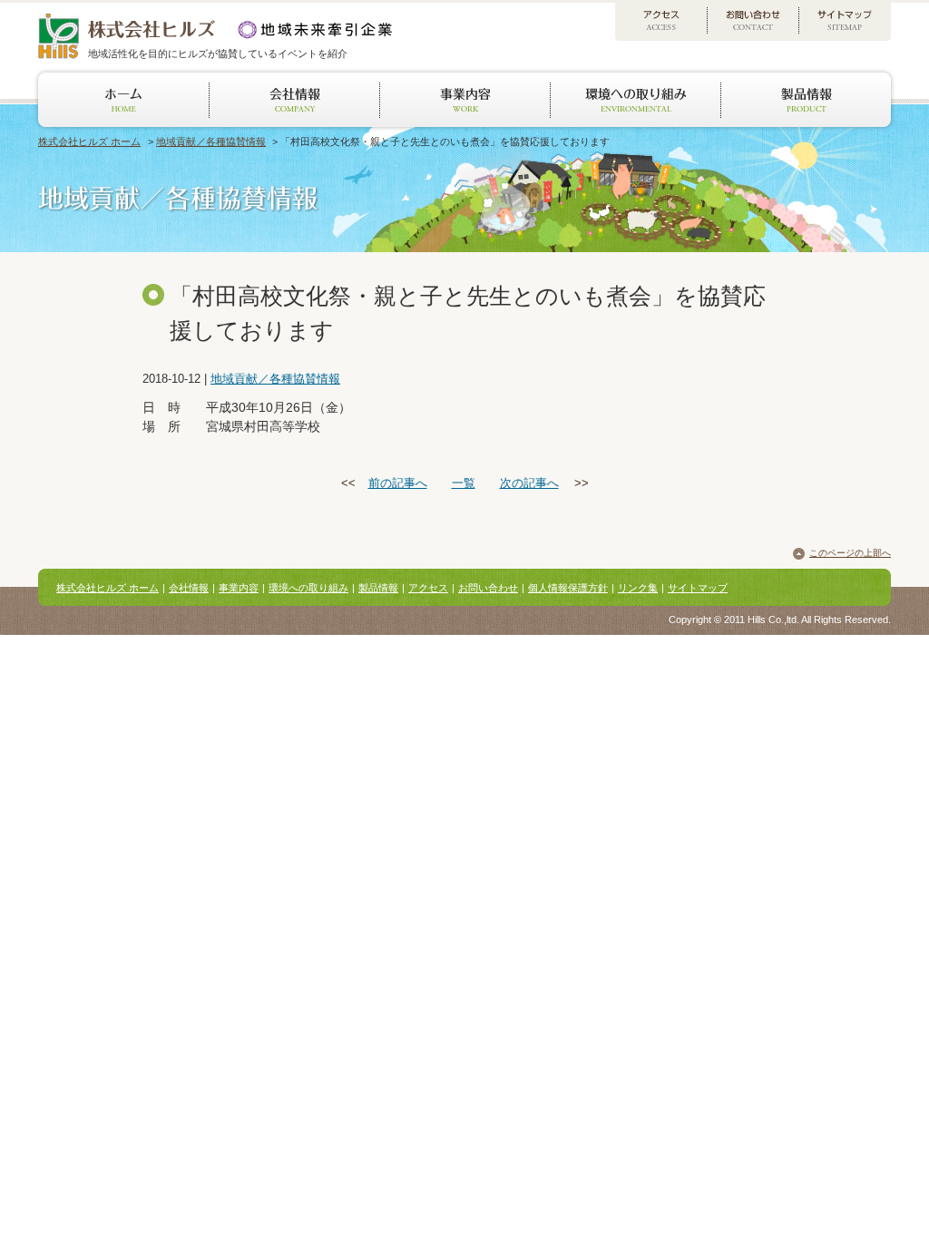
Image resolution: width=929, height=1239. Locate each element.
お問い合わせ (488, 587)
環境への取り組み (308, 587)
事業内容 (239, 587)
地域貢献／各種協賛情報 (211, 141)
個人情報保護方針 (568, 587)
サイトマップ (698, 587)
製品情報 (378, 587)
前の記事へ (397, 483)
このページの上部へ (850, 553)
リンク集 (638, 587)
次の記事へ (529, 483)
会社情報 (189, 587)
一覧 (463, 483)
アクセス (428, 587)
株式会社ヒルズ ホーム (89, 141)
